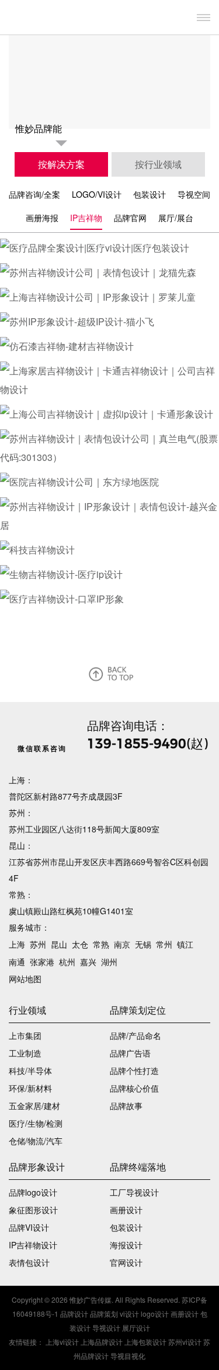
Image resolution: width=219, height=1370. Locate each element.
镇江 (185, 944)
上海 (17, 944)
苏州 (38, 944)
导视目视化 (127, 1356)
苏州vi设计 (184, 1342)
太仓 (80, 944)
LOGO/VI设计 (96, 194)
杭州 (67, 962)
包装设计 (149, 194)
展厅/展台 (175, 217)
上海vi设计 (62, 1342)
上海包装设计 (145, 1342)
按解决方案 (61, 164)
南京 (122, 944)
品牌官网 (130, 217)
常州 (164, 944)
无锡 (143, 944)
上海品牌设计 (102, 1342)
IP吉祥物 (86, 217)
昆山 (59, 944)
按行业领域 (158, 164)
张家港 (42, 962)
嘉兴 (88, 962)
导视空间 (194, 194)
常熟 (101, 944)
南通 (17, 962)
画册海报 (42, 217)
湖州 (109, 962)
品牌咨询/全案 (34, 194)
